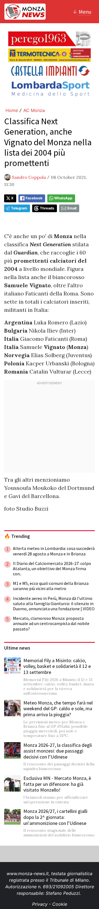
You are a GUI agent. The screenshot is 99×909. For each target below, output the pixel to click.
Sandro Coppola (29, 177)
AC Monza (34, 110)
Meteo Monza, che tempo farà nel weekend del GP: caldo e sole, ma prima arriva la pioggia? (58, 709)
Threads (47, 208)
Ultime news (17, 648)
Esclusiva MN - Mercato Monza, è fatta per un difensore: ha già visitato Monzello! (57, 784)
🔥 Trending (17, 536)
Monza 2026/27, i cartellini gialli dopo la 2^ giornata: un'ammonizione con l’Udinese (55, 817)
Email (71, 208)
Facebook (34, 198)
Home (12, 110)
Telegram (19, 208)
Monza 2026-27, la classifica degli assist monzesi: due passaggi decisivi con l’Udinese (57, 751)
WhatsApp (63, 198)
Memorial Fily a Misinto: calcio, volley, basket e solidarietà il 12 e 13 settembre (57, 666)
